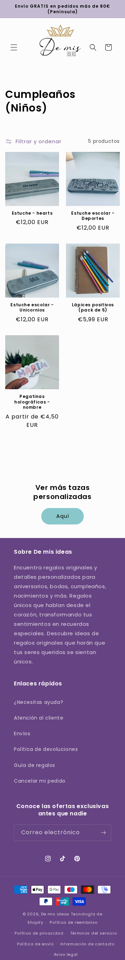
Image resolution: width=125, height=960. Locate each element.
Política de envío (35, 944)
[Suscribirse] (103, 832)
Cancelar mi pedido (40, 780)
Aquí (62, 516)
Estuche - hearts (32, 213)
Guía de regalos (34, 765)
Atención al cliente (38, 717)
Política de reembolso (74, 922)
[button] (14, 47)
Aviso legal (66, 954)
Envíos (22, 733)
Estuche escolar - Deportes (92, 215)
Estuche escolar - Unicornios (31, 307)
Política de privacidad (39, 933)
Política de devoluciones (46, 749)
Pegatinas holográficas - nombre (32, 402)
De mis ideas (55, 914)
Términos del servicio (93, 933)
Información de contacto (87, 944)
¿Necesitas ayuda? (38, 702)
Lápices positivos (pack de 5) (93, 307)
